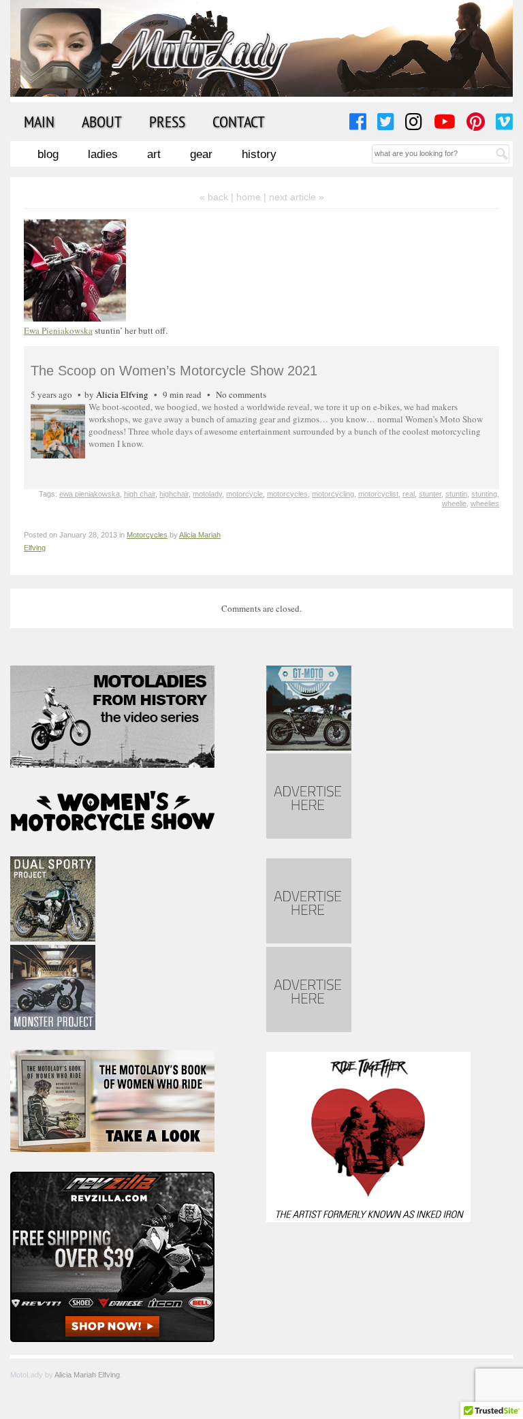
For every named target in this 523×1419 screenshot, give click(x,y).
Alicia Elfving (122, 394)
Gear (201, 154)
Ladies (103, 154)
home (248, 196)
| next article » (294, 196)
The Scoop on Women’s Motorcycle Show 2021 (174, 370)
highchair (174, 494)
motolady (207, 494)
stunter (430, 494)
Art (154, 154)
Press (167, 121)
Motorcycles (147, 535)
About (102, 121)
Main (39, 121)
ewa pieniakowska (89, 494)
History (259, 154)
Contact (238, 121)
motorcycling (333, 494)
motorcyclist (378, 494)
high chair (139, 494)
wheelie (454, 503)
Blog (48, 154)
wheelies (485, 503)
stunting (484, 494)
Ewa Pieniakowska (58, 330)
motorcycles (287, 494)
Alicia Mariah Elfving (87, 1375)
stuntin (456, 494)
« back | (218, 196)
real (408, 494)
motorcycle (244, 494)
